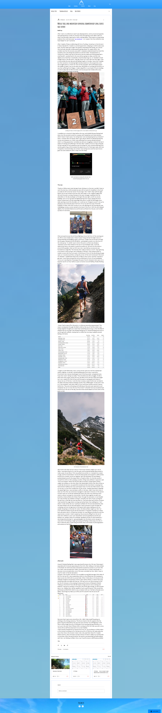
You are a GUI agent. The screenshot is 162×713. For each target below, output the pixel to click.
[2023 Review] (81, 664)
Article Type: (54, 11)
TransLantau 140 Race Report (57, 671)
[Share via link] (67, 645)
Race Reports (77, 11)
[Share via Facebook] (58, 645)
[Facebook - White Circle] (79, 706)
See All (109, 656)
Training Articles (64, 11)
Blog (71, 11)
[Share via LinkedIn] (64, 645)
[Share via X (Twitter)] (61, 645)
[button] (110, 4)
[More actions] (103, 20)
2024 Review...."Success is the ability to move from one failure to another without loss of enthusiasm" (101, 671)
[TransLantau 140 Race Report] (60, 664)
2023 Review (75, 671)
